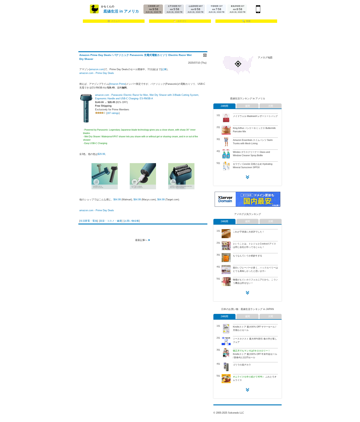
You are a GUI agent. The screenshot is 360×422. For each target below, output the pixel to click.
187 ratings (113, 113)
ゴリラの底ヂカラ (242, 364)
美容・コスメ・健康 (111, 220)
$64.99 (117, 199)
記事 (164, 69)
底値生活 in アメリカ (121, 11)
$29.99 (101, 154)
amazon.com (97, 69)
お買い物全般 (131, 220)
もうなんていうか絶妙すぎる (247, 255)
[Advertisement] (180, 37)
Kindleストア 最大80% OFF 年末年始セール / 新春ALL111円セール (255, 354)
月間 (270, 106)
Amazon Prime (117, 83)
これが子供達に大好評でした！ (248, 231)
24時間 (224, 106)
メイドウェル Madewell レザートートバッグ (255, 116)
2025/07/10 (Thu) (197, 62)
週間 (247, 106)
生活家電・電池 (88, 220)
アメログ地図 (265, 57)
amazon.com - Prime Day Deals (96, 73)
